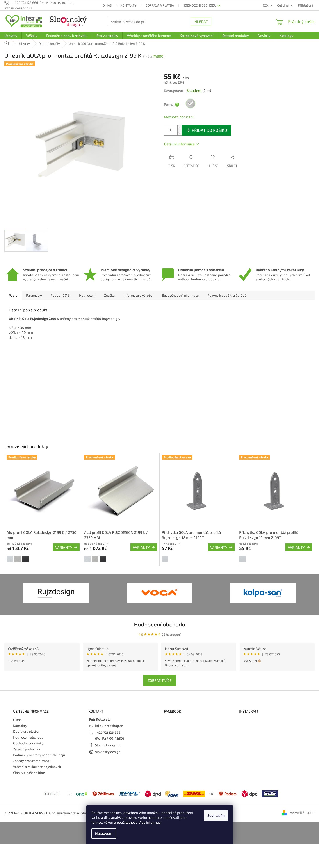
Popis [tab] (13, 295)
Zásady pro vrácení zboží (31, 761)
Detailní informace (179, 144)
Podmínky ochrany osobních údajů (39, 755)
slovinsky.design (107, 752)
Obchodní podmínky (28, 743)
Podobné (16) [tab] (60, 295)
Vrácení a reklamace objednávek (37, 767)
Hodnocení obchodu (199, 5)
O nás (107, 5)
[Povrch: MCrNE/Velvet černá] (25, 559)
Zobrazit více (159, 680)
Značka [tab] (109, 295)
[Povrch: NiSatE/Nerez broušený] (17, 559)
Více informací (150, 822)
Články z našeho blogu (30, 772)
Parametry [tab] (34, 295)
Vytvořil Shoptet (302, 812)
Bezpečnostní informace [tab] (180, 295)
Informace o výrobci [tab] (138, 295)
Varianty (63, 547)
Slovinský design (107, 745)
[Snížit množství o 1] (179, 132)
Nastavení (103, 833)
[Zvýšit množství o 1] (179, 127)
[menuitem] (10, 35)
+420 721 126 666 (107, 732)
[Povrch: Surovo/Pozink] (165, 559)
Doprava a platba (159, 5)
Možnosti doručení (178, 117)
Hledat (201, 21)
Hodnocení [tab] (87, 295)
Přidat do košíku (209, 130)
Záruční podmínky (26, 749)
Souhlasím (216, 815)
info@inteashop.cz (109, 726)
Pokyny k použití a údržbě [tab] (226, 295)
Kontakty (128, 5)
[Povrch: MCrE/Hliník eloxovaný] (10, 559)
